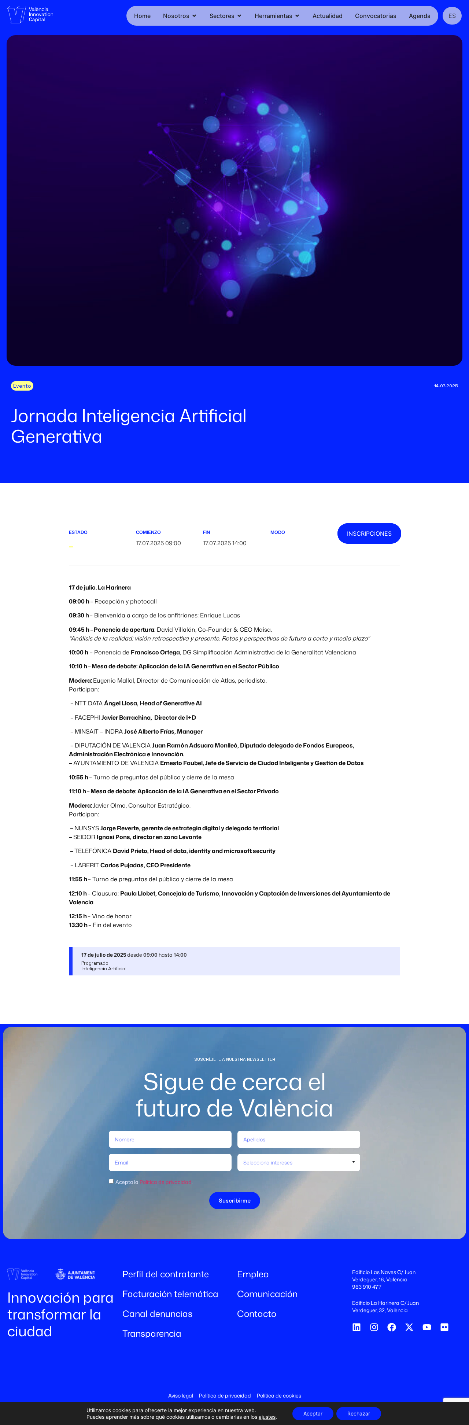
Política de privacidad (166, 1181)
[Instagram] (374, 1327)
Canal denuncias (157, 1313)
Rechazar (358, 1413)
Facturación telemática (170, 1294)
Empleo (253, 1274)
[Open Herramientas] (297, 15)
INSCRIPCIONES (369, 533)
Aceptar (312, 1413)
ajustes (267, 1417)
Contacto (256, 1313)
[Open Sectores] (239, 15)
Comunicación (267, 1294)
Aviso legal (180, 1395)
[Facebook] (391, 1327)
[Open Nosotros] (194, 15)
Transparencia (151, 1333)
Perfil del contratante (165, 1274)
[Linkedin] (356, 1327)
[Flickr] (444, 1327)
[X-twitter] (409, 1327)
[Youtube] (426, 1327)
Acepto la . (154, 1181)
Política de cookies (279, 1395)
